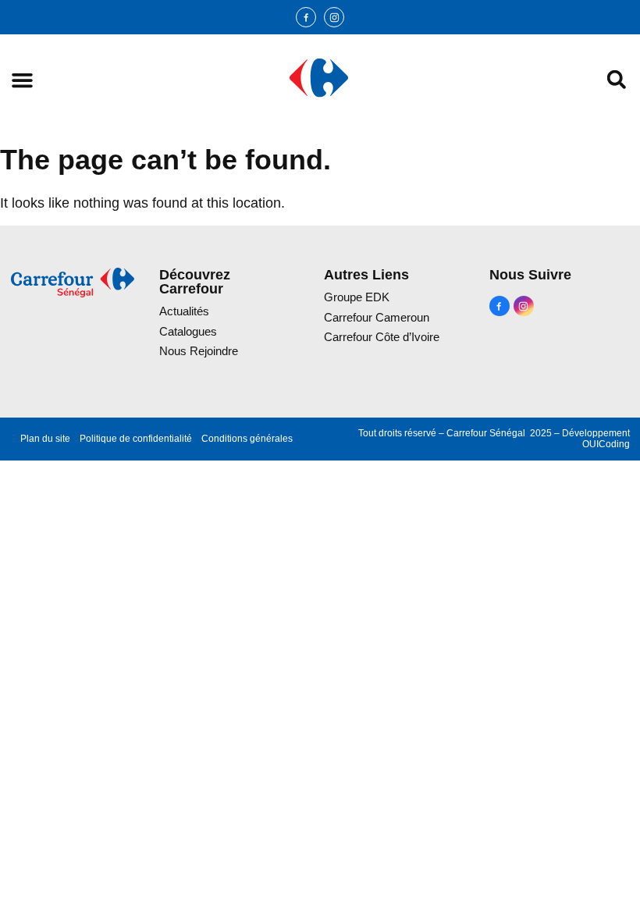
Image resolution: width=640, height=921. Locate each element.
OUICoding (606, 444)
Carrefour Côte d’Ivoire (381, 336)
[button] (22, 80)
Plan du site (45, 438)
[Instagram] (334, 17)
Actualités (184, 311)
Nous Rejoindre (198, 350)
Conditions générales (247, 438)
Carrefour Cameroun (376, 317)
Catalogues (188, 331)
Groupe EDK (356, 297)
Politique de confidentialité (136, 438)
